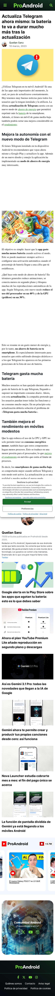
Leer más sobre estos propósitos (34, 497)
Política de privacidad (30, 514)
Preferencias (27, 508)
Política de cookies (14, 514)
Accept (27, 501)
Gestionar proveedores (13, 497)
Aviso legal (43, 514)
